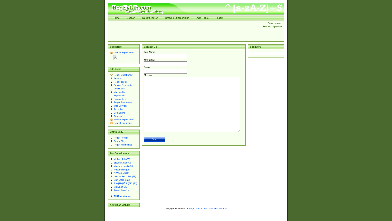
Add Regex (202, 18)
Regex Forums (121, 137)
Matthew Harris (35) (124, 166)
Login (220, 18)
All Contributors (122, 196)
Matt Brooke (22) (122, 180)
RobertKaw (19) (121, 190)
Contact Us (119, 113)
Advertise (118, 109)
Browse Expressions (177, 18)
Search (131, 18)
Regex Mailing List (123, 144)
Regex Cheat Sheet (123, 75)
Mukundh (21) (121, 187)
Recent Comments (123, 123)
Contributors (120, 99)
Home (116, 18)
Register (118, 116)
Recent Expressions (124, 52)
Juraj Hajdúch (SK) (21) (125, 183)
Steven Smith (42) (122, 162)
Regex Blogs (120, 141)
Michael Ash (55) (122, 159)
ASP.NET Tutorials (218, 208)
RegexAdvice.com (198, 208)
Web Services (121, 106)
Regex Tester (150, 18)
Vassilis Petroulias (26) (125, 176)
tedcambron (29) (122, 169)
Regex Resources (123, 102)
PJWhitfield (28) (121, 173)
